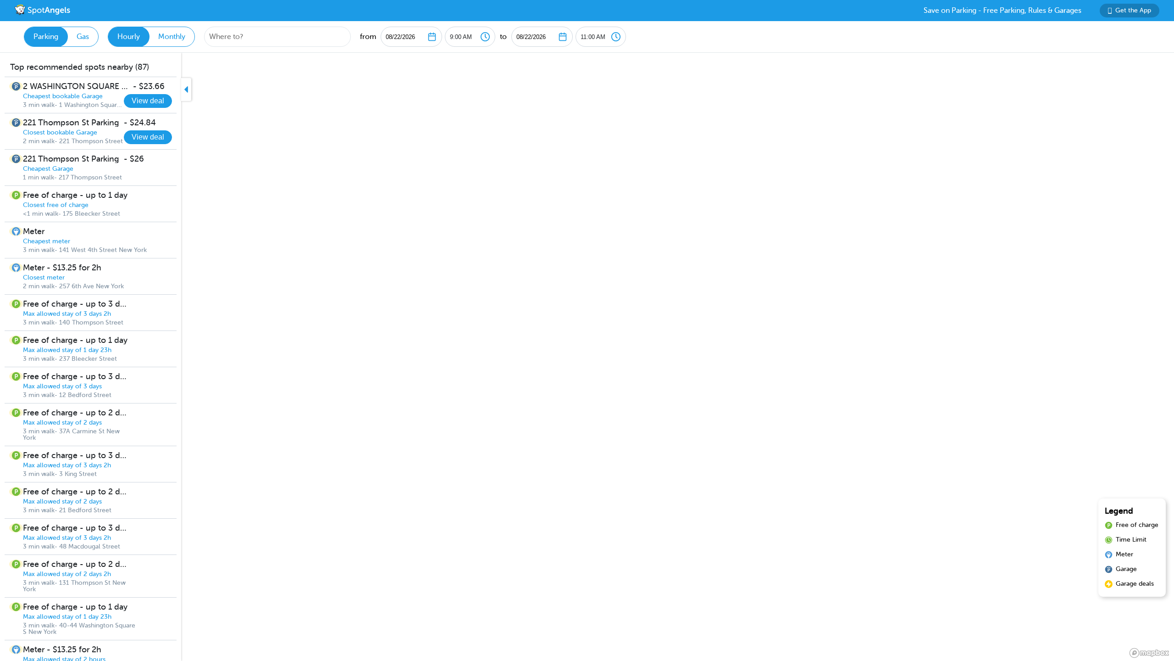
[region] (587, 357)
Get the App (1133, 10)
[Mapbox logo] (1149, 653)
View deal (148, 101)
